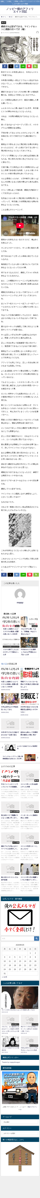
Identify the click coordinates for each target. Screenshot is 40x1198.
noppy (20, 602)
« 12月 (4, 977)
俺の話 (3, 22)
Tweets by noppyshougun (11, 1062)
